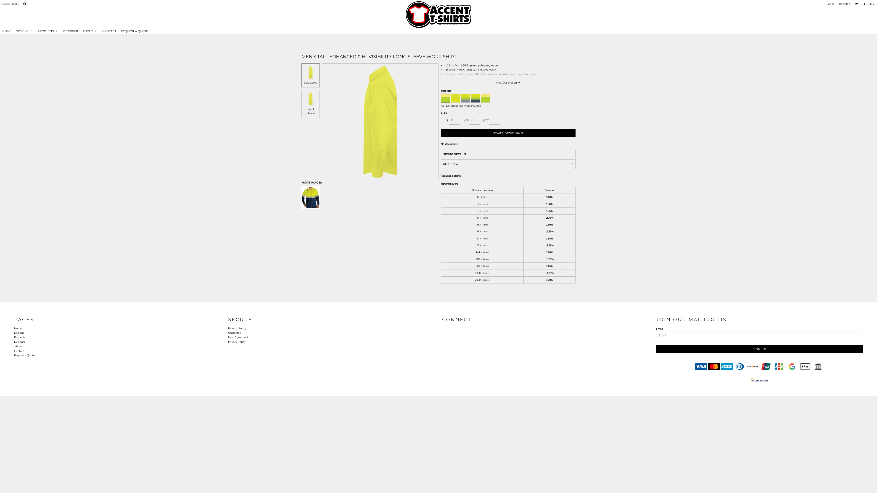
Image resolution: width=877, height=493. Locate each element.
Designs (19, 333)
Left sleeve (310, 82)
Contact (19, 351)
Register (844, 3)
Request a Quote (24, 355)
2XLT (485, 120)
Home (17, 328)
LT (447, 120)
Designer (19, 342)
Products (19, 337)
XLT (466, 120)
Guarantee (234, 333)
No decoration (449, 144)
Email (659, 329)
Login (830, 3)
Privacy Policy (237, 342)
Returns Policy (237, 328)
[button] (24, 3)
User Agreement (238, 337)
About (18, 346)
